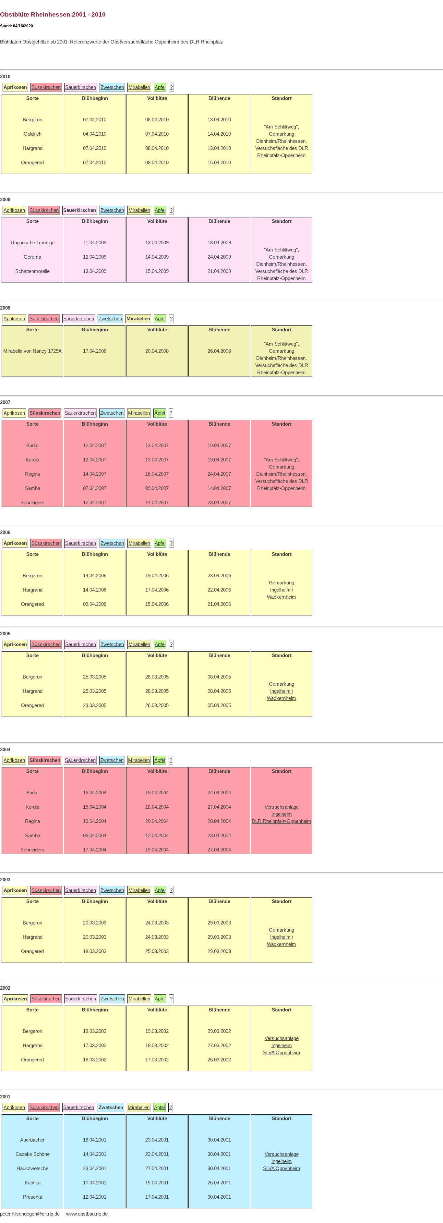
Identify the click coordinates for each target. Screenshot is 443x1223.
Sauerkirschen (80, 87)
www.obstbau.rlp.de (87, 1214)
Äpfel (160, 87)
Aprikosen (14, 210)
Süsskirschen (46, 87)
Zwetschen (112, 87)
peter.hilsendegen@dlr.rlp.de (30, 1214)
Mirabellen (139, 87)
